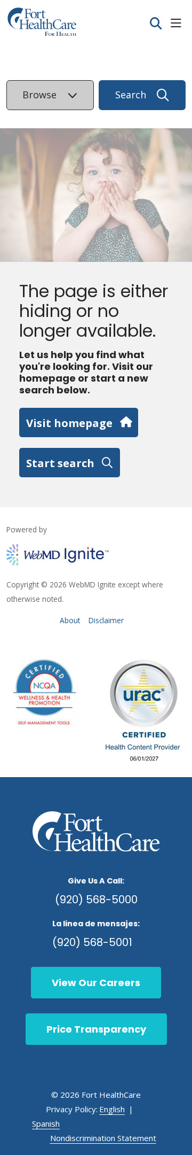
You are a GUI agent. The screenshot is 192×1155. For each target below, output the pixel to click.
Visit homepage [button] (69, 422)
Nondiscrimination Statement (103, 1138)
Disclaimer (106, 620)
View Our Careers (96, 982)
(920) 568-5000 (96, 899)
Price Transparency (96, 1029)
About (70, 620)
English (112, 1109)
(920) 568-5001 (92, 942)
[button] (178, 24)
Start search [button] (60, 462)
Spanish (46, 1123)
